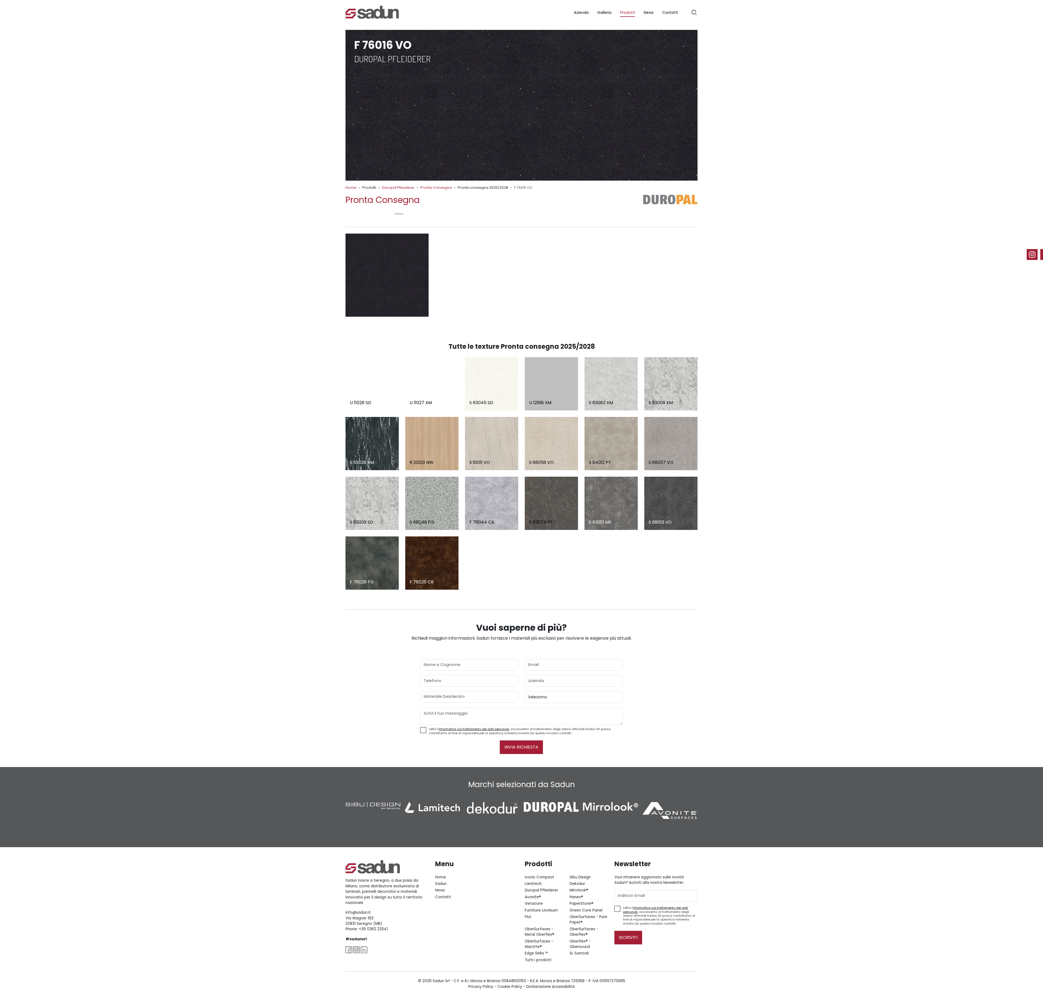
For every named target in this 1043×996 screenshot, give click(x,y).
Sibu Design (580, 877)
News (649, 12)
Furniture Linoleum (541, 910)
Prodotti (627, 12)
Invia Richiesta (521, 747)
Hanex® (576, 897)
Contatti (670, 12)
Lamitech (533, 883)
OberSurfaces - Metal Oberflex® (539, 931)
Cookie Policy (509, 986)
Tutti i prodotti (538, 960)
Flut (528, 916)
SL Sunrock (579, 953)
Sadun (441, 883)
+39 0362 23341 (373, 929)
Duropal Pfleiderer (398, 187)
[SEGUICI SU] (1035, 254)
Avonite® (533, 897)
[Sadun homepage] (372, 12)
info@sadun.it (358, 912)
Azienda (581, 12)
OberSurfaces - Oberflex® (584, 931)
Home (350, 187)
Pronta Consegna (436, 187)
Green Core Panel (586, 910)
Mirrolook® (579, 890)
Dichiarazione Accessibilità (550, 986)
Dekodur (577, 883)
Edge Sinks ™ (536, 953)
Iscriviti (628, 937)
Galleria (604, 12)
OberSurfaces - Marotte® (539, 944)
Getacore (534, 903)
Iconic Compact (539, 877)
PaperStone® (581, 903)
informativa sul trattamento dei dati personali (474, 729)
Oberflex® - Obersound (580, 944)
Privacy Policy (480, 986)
